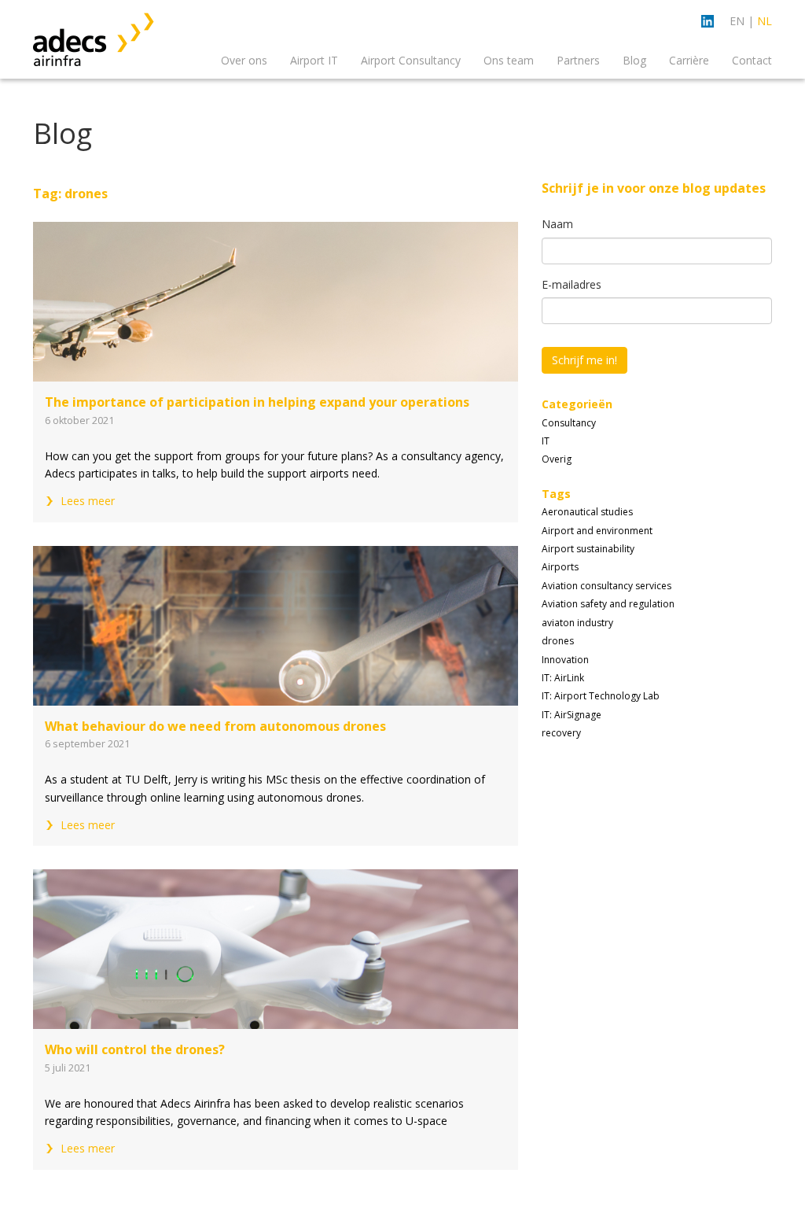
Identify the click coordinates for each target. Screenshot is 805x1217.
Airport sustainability (588, 548)
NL (764, 20)
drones (558, 640)
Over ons (244, 60)
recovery (561, 732)
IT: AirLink (563, 677)
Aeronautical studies (587, 511)
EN (737, 20)
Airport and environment (597, 530)
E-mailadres (571, 284)
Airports (560, 566)
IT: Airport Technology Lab (601, 696)
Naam (557, 223)
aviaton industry (577, 622)
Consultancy (569, 423)
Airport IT (314, 60)
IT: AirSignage (571, 714)
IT (546, 441)
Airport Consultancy (411, 60)
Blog (634, 60)
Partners (578, 60)
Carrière (689, 60)
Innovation (565, 659)
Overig (557, 459)
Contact (752, 60)
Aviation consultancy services (606, 585)
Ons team (508, 60)
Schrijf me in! (584, 359)
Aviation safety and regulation (608, 603)
